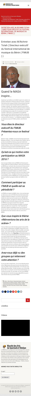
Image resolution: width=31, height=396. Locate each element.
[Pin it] (13, 292)
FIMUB (19, 282)
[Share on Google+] (8, 292)
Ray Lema (13, 285)
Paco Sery (9, 285)
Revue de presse (13, 63)
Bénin (5, 281)
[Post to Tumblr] (10, 292)
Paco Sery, (16, 233)
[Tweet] (5, 292)
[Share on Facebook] (3, 292)
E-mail (3, 371)
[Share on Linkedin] (18, 292)
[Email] (21, 292)
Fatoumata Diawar (17, 281)
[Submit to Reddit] (16, 292)
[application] (15, 328)
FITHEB (22, 282)
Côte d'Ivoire (10, 281)
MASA (23, 283)
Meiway (4, 285)
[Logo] (10, 4)
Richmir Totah (19, 285)
